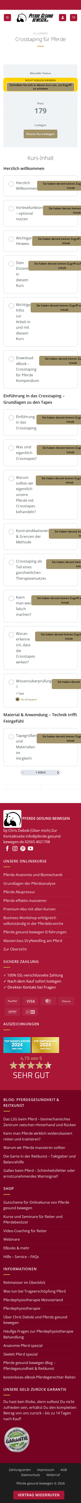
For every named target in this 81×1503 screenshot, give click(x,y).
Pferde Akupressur (19, 891)
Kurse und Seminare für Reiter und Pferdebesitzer (33, 1219)
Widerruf (53, 1475)
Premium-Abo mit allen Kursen (29, 909)
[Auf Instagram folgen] (15, 849)
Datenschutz (30, 1475)
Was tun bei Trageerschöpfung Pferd (34, 1291)
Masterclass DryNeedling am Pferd (32, 940)
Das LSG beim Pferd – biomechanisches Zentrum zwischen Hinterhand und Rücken (39, 1122)
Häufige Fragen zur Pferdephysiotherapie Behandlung (38, 1334)
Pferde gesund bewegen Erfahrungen (35, 932)
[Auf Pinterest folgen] (22, 849)
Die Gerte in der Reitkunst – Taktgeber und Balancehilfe (39, 1159)
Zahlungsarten (20, 1470)
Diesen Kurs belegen (40, 134)
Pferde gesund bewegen (34, 1483)
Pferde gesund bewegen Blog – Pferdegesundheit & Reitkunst (29, 1365)
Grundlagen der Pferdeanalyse (29, 883)
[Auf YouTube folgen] (30, 849)
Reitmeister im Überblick (24, 1282)
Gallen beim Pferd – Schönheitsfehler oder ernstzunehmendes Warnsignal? (39, 1173)
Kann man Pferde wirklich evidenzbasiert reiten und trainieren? (37, 1136)
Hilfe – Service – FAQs (21, 1256)
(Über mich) (40, 830)
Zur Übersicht (15, 949)
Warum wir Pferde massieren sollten (34, 1147)
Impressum (45, 1470)
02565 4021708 (37, 841)
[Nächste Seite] (58, 772)
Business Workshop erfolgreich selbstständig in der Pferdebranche (33, 920)
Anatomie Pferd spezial (23, 1345)
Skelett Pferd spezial (20, 1354)
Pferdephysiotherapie (21, 1308)
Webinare (11, 1239)
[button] (7, 17)
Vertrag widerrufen (39, 1495)
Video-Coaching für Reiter (25, 1230)
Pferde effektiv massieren (25, 900)
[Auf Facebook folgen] (7, 849)
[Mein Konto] (62, 17)
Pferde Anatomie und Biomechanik (32, 874)
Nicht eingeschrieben (40, 80)
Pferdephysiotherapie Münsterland (33, 1299)
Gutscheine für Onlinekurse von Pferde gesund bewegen (36, 1205)
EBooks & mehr (16, 1248)
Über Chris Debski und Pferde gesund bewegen (35, 1320)
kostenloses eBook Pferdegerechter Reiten (39, 1377)
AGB (64, 1470)
